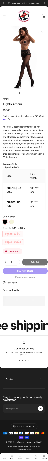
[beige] (11, 222)
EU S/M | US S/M (12, 234)
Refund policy (12, 446)
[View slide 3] (25, 360)
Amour (6, 98)
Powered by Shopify (34, 442)
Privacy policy (23, 446)
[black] (5, 222)
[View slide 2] (22, 360)
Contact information (24, 449)
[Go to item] (19, 93)
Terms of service (34, 446)
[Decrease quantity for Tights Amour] (5, 262)
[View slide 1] (19, 360)
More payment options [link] (25, 277)
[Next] (44, 3)
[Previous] (4, 3)
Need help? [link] (12, 283)
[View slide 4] (28, 360)
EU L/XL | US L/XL (13, 242)
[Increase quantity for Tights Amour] (17, 262)
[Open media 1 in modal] (40, 30)
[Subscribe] (40, 408)
